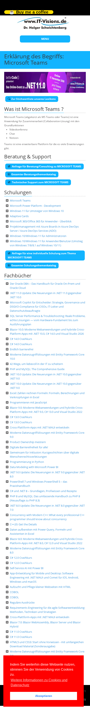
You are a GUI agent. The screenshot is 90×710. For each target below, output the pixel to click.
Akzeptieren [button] (43, 695)
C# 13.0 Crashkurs (21, 417)
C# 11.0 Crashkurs (21, 632)
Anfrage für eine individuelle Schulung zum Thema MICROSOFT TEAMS (42, 255)
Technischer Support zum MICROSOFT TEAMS (39, 182)
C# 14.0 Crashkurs (21, 339)
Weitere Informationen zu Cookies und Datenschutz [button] (39, 682)
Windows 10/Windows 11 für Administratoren (38, 236)
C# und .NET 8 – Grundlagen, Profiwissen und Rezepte (43, 491)
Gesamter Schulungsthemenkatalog (33, 265)
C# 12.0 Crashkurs (21, 558)
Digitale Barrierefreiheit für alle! (29, 447)
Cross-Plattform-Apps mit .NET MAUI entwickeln (39, 427)
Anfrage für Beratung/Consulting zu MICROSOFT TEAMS (46, 166)
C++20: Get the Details (23, 524)
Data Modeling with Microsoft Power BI (34, 467)
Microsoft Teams (20, 200)
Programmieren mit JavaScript (28, 402)
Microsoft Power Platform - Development (35, 206)
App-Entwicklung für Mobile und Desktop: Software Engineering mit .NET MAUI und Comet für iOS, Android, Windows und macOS (44, 577)
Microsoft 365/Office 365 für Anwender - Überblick (41, 221)
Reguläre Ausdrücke (22, 602)
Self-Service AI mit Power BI (27, 568)
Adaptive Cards (19, 216)
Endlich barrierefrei (21, 349)
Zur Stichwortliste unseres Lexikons (33, 99)
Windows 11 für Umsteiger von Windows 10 (37, 211)
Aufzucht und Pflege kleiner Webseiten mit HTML (40, 587)
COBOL (14, 592)
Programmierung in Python (27, 462)
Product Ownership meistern (28, 442)
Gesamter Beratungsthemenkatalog (33, 174)
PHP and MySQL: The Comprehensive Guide (37, 369)
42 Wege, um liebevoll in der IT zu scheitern (36, 364)
